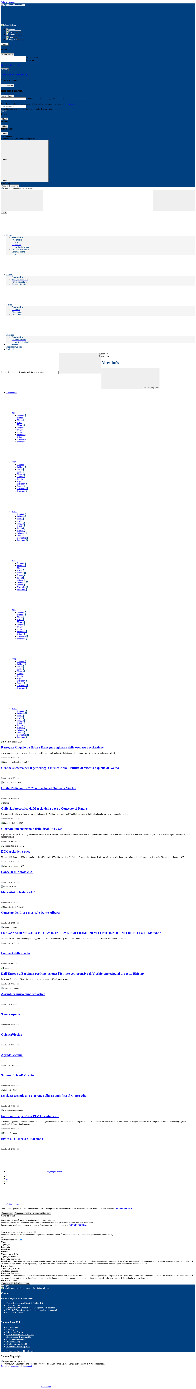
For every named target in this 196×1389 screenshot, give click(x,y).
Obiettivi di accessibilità (16, 1339)
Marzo (20, 420)
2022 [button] (14, 610)
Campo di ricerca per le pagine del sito (17, 372)
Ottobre (20, 437)
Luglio (20, 430)
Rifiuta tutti (23, 1213)
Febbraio (21, 418)
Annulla (5, 186)
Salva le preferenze (21, 1283)
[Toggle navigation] (22, 200)
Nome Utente (32, 57)
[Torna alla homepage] (98, 188)
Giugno (20, 427)
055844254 (15, 1305)
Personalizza (7, 1213)
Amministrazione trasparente (18, 1346)
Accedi (4, 44)
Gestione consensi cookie (17, 1344)
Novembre (21, 439)
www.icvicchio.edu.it (10, 1240)
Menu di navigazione (150, 388)
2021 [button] (14, 659)
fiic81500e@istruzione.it (33, 1308)
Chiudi (4, 119)
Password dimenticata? (10, 65)
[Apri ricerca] (174, 200)
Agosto (20, 432)
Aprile (19, 422)
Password (30, 60)
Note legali (11, 1330)
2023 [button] (14, 561)
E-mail (29, 99)
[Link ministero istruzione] (13, 4)
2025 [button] (14, 462)
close (4, 212)
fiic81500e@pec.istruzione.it (34, 1310)
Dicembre (21, 442)
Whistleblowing (13, 1342)
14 (7, 1183)
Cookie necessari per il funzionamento (17, 1232)
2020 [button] (14, 708)
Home (103, 354)
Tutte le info (11, 392)
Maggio (21, 425)
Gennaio (21, 415)
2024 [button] (14, 511)
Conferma (14, 186)
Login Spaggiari (69, 104)
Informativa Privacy (14, 1332)
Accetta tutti (41, 1213)
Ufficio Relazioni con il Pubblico (20, 1334)
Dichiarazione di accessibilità (18, 1337)
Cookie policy (12, 1327)
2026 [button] (14, 413)
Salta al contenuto (8, 2)
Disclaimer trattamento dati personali (16, 1366)
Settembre (21, 434)
